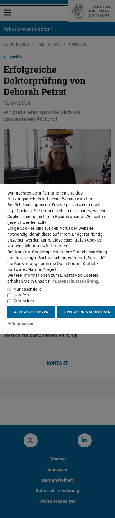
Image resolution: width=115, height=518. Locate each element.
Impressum (23, 323)
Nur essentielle (28, 289)
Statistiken (24, 301)
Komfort (21, 295)
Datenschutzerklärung (76, 281)
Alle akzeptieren (31, 312)
